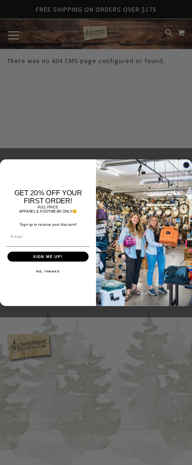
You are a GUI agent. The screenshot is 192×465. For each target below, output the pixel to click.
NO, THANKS (48, 271)
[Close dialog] (186, 165)
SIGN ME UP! (48, 256)
